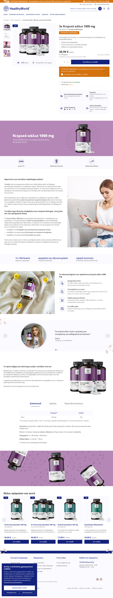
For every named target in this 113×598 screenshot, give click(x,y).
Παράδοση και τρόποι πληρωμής (43, 566)
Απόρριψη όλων (11, 592)
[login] (104, 9)
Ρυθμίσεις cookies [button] (97, 588)
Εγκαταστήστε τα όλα (19, 588)
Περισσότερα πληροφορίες (13, 582)
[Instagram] (97, 579)
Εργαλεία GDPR (38, 571)
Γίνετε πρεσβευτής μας (63, 563)
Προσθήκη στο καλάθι (90, 62)
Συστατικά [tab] (35, 403)
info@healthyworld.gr (103, 4)
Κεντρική (6, 20)
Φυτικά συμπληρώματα (57, 14)
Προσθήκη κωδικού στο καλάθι (97, 1)
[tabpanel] (56, 425)
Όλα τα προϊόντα (16, 20)
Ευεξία (6, 14)
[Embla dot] (55, 349)
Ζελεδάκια (45, 14)
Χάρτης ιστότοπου (72, 588)
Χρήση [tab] (52, 403)
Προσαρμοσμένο (27, 592)
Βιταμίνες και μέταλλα (16, 14)
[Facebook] (101, 579)
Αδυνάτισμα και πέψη (33, 14)
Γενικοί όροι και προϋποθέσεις (42, 568)
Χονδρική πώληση (61, 566)
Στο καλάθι (16, 542)
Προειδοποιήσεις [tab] (73, 403)
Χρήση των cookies (84, 588)
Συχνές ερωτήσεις (87, 4)
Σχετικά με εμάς (15, 563)
